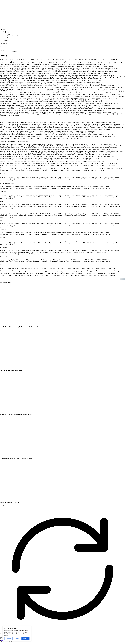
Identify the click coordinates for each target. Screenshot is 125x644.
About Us (4, 42)
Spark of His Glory (11, 641)
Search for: (2, 50)
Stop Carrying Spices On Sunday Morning (11, 370)
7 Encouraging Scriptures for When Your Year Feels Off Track (16, 458)
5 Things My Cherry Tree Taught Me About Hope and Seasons (16, 414)
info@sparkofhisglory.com (7, 183)
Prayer (6, 40)
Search (14, 51)
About (1, 211)
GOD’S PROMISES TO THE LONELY (9, 502)
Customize (8, 638)
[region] (17, 633)
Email (1, 637)
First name (2, 638)
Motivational (7, 34)
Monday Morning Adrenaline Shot (12, 35)
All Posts (7, 32)
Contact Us (5, 43)
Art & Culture (8, 39)
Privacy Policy (3, 247)
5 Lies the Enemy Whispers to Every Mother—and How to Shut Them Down (20, 327)
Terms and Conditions (6, 257)
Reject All (17, 638)
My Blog (2, 220)
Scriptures (7, 37)
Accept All (25, 638)
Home (4, 29)
